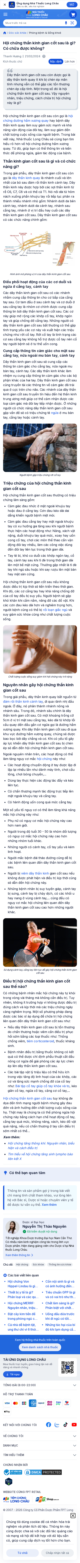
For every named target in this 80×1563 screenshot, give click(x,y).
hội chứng (44, 759)
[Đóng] (4, 5)
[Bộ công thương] (12, 1472)
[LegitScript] (22, 1481)
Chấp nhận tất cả (57, 1552)
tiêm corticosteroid (40, 1041)
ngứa (54, 413)
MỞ (72, 4)
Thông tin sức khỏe (60, 1264)
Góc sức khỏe (17, 32)
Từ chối (22, 1552)
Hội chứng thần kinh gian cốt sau (27, 1098)
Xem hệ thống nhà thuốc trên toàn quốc (40, 1339)
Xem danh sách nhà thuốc (40, 1347)
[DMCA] (43, 1472)
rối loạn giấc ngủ (55, 610)
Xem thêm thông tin (17, 1255)
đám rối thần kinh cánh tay (23, 701)
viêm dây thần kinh (35, 873)
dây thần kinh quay (26, 178)
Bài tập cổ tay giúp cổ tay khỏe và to (42, 1086)
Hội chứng (22, 1264)
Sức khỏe (38, 1264)
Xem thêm (49, 1205)
